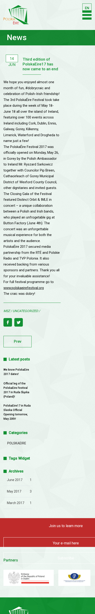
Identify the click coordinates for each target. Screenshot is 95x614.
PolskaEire (16, 443)
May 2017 (14, 491)
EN (87, 8)
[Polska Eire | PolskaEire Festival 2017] (16, 17)
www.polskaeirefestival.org (23, 288)
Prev (17, 341)
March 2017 (15, 503)
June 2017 (14, 480)
